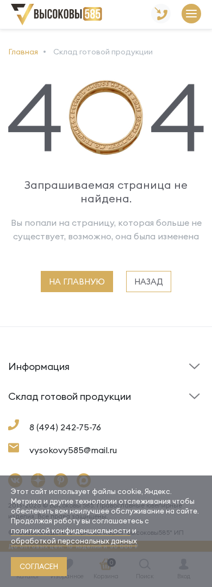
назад (148, 281)
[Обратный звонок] (161, 14)
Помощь (125, 384)
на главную (77, 281)
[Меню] (191, 14)
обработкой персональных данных (74, 540)
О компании (30, 411)
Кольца (22, 414)
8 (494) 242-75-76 (65, 427)
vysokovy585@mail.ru (73, 449)
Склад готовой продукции (37, 373)
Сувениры (129, 414)
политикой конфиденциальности (70, 530)
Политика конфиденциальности (149, 406)
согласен (39, 566)
